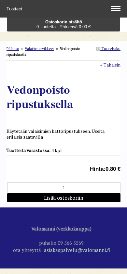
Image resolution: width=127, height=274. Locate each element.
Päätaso (13, 48)
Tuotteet (15, 8)
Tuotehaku (110, 48)
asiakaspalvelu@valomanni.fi (77, 250)
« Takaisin (110, 65)
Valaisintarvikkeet (39, 48)
